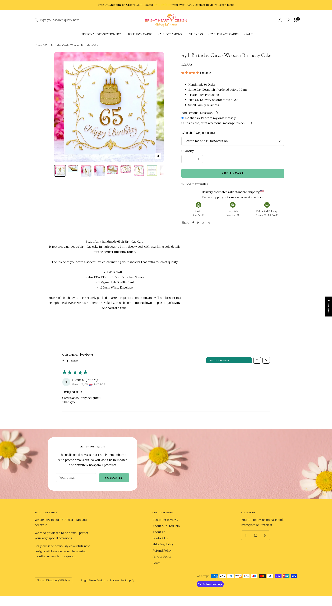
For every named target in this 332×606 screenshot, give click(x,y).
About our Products (166, 526)
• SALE (248, 34)
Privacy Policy (162, 556)
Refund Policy (162, 550)
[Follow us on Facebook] (246, 535)
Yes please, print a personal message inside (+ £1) (218, 123)
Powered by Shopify (122, 581)
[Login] (280, 20)
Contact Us (160, 538)
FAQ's (156, 562)
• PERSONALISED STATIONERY (100, 34)
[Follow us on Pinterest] (265, 535)
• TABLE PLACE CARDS (223, 34)
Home (38, 45)
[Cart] (295, 20)
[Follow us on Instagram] (255, 535)
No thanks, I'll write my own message (211, 118)
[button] (190, 72)
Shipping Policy (163, 544)
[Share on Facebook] (193, 222)
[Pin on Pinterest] (198, 222)
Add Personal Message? (197, 112)
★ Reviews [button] (328, 306)
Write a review (219, 360)
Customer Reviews (165, 519)
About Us (159, 532)
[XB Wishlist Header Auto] (288, 20)
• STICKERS (195, 34)
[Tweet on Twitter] (203, 222)
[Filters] (257, 360)
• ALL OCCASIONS (170, 34)
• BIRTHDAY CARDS (139, 34)
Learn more (226, 5)
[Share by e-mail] (209, 223)
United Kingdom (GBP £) (52, 580)
